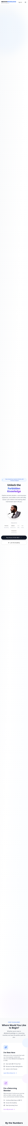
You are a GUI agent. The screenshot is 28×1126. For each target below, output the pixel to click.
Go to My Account (8, 1109)
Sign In (20, 2)
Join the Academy (15, 542)
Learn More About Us (9, 1073)
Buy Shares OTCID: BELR (12, 537)
